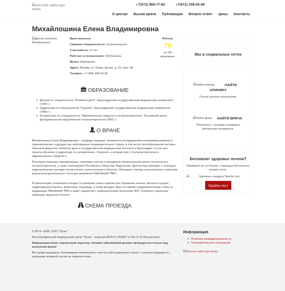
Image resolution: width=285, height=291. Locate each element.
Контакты (242, 13)
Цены (223, 13)
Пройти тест (218, 185)
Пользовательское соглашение (210, 242)
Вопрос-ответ (200, 13)
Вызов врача (145, 13)
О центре (120, 13)
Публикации (172, 13)
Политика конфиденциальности (211, 238)
